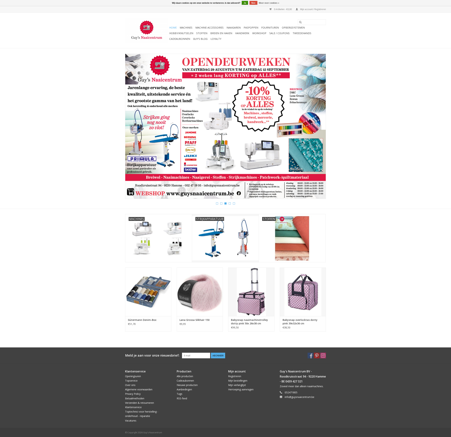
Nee (253, 3)
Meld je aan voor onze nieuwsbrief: (152, 355)
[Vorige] (132, 127)
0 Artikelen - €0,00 (282, 9)
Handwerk (242, 33)
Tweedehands (302, 33)
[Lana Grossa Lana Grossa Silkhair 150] (200, 292)
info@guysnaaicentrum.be (299, 397)
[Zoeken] (300, 22)
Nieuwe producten (187, 385)
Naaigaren (234, 27)
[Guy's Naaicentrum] (146, 30)
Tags (179, 393)
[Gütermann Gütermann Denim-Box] (148, 292)
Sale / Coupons (279, 33)
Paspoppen (251, 27)
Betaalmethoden (134, 398)
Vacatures (130, 420)
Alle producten (185, 376)
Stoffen (201, 33)
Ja (245, 3)
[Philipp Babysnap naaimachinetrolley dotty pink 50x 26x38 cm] (251, 292)
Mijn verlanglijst (237, 385)
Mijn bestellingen (237, 380)
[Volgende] (319, 127)
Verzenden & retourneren (139, 402)
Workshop (259, 33)
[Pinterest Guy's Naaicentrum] (317, 355)
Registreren (234, 376)
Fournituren (270, 27)
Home (173, 27)
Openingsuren (133, 376)
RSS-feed (182, 398)
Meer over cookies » (269, 3)
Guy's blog (200, 38)
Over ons (130, 385)
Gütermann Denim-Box (142, 320)
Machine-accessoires (209, 27)
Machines (186, 27)
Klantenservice (133, 407)
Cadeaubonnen (179, 38)
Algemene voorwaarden (138, 389)
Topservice (131, 380)
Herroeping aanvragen (241, 389)
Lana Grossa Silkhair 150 (194, 320)
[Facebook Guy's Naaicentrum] (310, 355)
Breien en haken (221, 33)
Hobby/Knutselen (181, 33)
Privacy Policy (133, 393)
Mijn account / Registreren (313, 9)
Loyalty (216, 38)
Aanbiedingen (184, 389)
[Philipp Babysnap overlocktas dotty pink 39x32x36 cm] (303, 292)
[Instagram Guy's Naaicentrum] (323, 355)
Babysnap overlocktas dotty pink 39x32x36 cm (300, 321)
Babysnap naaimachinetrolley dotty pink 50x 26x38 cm (249, 321)
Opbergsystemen (293, 27)
